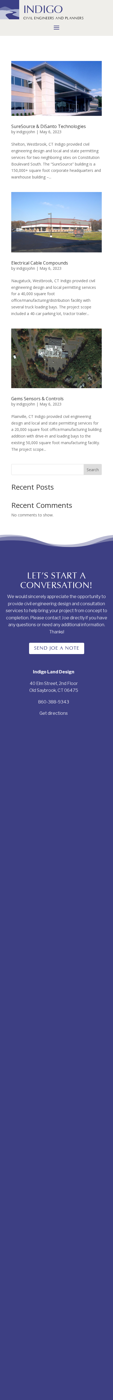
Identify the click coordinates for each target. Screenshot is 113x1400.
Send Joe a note (56, 648)
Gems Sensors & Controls (37, 399)
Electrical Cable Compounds (39, 263)
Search (93, 469)
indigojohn (25, 131)
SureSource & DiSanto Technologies (48, 126)
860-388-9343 (53, 702)
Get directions (53, 713)
